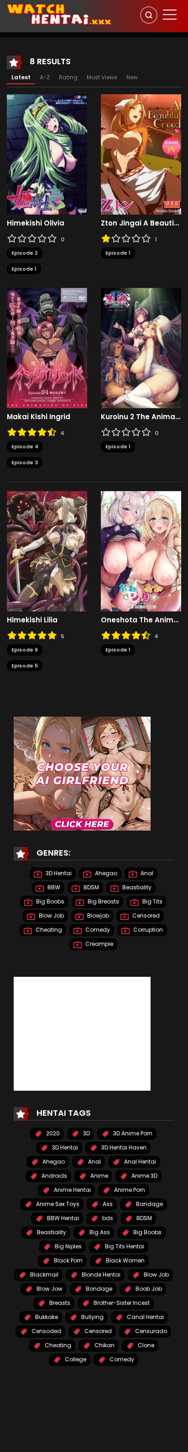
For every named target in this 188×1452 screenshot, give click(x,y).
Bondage (98, 1289)
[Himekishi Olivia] (47, 154)
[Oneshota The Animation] (141, 550)
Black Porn (67, 1260)
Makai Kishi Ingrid (38, 417)
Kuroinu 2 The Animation (141, 417)
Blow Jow (49, 1289)
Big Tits (151, 901)
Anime (98, 1176)
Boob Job (148, 1289)
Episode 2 (24, 253)
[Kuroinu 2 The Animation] (141, 347)
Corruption (147, 930)
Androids (53, 1176)
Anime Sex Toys (57, 1204)
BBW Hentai (62, 1218)
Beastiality (136, 887)
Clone (145, 1345)
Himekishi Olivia (35, 223)
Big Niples (67, 1246)
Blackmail (43, 1274)
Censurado (150, 1331)
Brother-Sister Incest (121, 1303)
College (74, 1359)
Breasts (59, 1303)
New (132, 77)
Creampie (98, 944)
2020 (52, 1133)
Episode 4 (24, 446)
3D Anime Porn (132, 1133)
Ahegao (105, 873)
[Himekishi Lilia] (47, 550)
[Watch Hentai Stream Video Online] (60, 13)
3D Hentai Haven (123, 1147)
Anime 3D (143, 1176)
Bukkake (46, 1317)
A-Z (45, 77)
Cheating (48, 930)
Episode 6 (24, 649)
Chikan (104, 1345)
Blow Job (50, 915)
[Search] (148, 15)
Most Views (102, 77)
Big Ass (99, 1232)
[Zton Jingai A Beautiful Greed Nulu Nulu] (141, 154)
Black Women (124, 1260)
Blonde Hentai (100, 1274)
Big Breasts (102, 901)
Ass (107, 1204)
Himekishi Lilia (32, 620)
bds (107, 1218)
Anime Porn (129, 1190)
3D (86, 1133)
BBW (53, 887)
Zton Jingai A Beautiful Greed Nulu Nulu (141, 223)
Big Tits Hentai (124, 1246)
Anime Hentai (71, 1190)
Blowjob (97, 915)
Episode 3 (24, 462)
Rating (68, 77)
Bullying (92, 1317)
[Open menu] (170, 15)
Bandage (149, 1204)
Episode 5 (24, 665)
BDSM (90, 887)
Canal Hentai (144, 1317)
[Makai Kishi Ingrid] (47, 347)
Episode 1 (24, 268)
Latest (21, 77)
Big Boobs (49, 901)
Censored (145, 915)
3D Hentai (58, 873)
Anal (146, 873)
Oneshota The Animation (141, 620)
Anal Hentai (139, 1161)
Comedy (97, 930)
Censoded (45, 1331)
